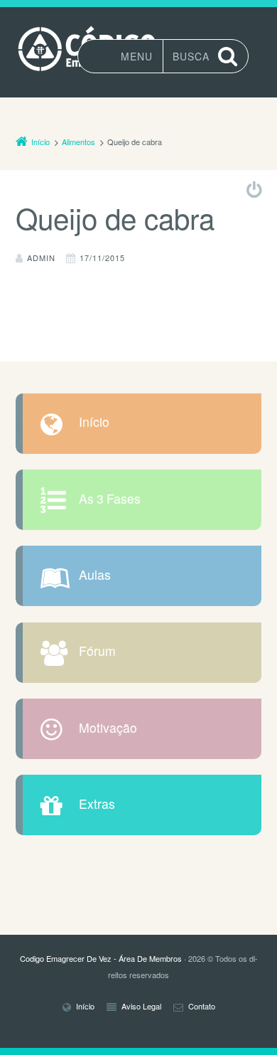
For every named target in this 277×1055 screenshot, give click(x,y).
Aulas (95, 575)
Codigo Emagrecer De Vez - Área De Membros (101, 958)
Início (94, 422)
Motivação (108, 728)
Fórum (97, 651)
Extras (97, 804)
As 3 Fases (110, 499)
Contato (201, 1007)
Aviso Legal (141, 1007)
